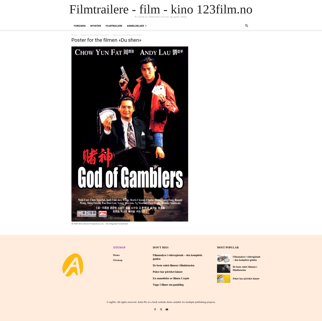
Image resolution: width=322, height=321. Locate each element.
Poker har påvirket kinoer (168, 271)
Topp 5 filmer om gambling (168, 284)
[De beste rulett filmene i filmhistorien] (223, 268)
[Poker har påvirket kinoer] (223, 279)
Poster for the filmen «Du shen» (95, 35)
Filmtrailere (114, 25)
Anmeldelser (135, 25)
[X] (161, 309)
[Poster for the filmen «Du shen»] (129, 220)
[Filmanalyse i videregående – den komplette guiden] (223, 258)
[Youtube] (167, 309)
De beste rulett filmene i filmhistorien (173, 265)
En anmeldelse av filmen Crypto (171, 278)
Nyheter (95, 25)
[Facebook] (155, 309)
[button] (247, 26)
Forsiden (80, 25)
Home (74, 35)
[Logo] (73, 265)
